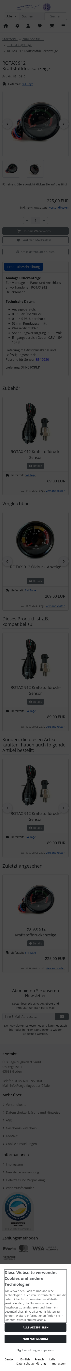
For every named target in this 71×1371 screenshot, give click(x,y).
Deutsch (10, 1359)
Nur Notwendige (36, 1339)
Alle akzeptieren (36, 1327)
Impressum (58, 1363)
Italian (53, 1359)
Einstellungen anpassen (37, 1350)
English (25, 1359)
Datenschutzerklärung (31, 1363)
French (39, 1359)
